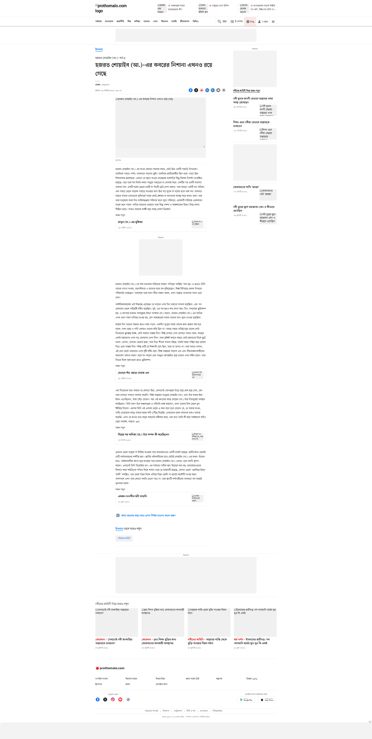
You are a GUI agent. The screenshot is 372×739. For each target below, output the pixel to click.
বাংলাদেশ (109, 21)
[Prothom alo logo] (109, 669)
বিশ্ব (129, 21)
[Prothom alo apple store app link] (267, 700)
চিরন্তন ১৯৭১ (251, 678)
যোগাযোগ (204, 711)
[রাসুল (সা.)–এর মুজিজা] (197, 224)
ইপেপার (98, 684)
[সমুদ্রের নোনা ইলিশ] (203, 8)
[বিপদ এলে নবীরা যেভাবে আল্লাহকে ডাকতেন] (268, 134)
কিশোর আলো (131, 678)
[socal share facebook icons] (191, 92)
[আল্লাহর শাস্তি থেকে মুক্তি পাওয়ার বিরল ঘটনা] (209, 622)
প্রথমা (128, 684)
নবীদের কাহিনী (124, 538)
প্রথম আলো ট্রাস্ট (192, 678)
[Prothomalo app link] (246, 700)
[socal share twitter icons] (196, 92)
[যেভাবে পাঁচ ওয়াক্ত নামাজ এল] (197, 375)
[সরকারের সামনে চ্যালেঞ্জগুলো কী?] (162, 8)
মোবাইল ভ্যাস (161, 684)
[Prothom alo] (115, 8)
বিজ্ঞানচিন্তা (160, 678)
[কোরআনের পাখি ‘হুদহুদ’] (268, 195)
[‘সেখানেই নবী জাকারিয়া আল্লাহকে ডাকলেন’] (116, 622)
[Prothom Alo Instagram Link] (114, 700)
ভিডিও (195, 21)
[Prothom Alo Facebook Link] (99, 700)
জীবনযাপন (184, 21)
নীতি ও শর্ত (191, 711)
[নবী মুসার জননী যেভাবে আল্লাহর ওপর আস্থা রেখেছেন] (268, 110)
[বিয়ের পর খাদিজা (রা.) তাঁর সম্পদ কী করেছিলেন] (197, 437)
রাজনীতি (120, 21)
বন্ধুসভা (219, 678)
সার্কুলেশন (178, 711)
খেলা (155, 21)
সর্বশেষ (98, 21)
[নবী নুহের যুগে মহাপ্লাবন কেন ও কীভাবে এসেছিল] (268, 218)
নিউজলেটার (217, 711)
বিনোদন (164, 21)
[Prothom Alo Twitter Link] (106, 700)
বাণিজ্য (137, 21)
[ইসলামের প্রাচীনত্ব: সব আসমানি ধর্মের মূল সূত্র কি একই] (255, 622)
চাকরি (174, 21)
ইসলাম (99, 49)
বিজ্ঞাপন (166, 711)
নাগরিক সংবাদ (101, 678)
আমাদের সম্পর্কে (151, 711)
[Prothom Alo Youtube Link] (122, 700)
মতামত (147, 21)
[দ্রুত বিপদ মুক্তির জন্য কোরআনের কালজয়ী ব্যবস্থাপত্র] (163, 622)
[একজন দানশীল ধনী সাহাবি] (197, 498)
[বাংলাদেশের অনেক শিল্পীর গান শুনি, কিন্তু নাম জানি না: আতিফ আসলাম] (244, 8)
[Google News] (128, 700)
